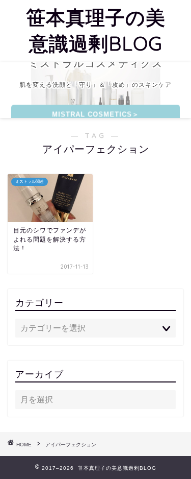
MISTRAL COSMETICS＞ (95, 114)
